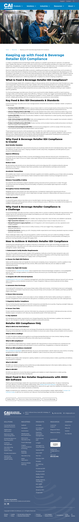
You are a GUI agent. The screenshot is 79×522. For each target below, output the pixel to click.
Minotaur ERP (40, 458)
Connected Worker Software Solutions (9, 426)
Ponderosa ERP (40, 468)
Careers (67, 431)
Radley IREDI (40, 477)
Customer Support (53, 426)
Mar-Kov (38, 455)
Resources (58, 6)
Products (17, 6)
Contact (68, 1)
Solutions (30, 6)
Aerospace (24, 428)
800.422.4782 (58, 413)
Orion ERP (39, 453)
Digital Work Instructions (7, 430)
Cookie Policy (13, 515)
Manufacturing (25, 455)
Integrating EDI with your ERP (15, 279)
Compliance (60, 515)
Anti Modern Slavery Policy (49, 515)
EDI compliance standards (13, 350)
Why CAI (67, 428)
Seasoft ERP (39, 487)
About (70, 6)
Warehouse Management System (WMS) (8, 457)
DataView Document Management (40, 434)
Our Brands (68, 433)
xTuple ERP (39, 492)
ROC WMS (39, 484)
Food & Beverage (26, 442)
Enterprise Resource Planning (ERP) (10, 439)
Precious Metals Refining (26, 463)
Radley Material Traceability (40, 480)
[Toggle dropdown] (22, 6)
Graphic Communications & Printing (26, 447)
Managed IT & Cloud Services (40, 446)
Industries (44, 6)
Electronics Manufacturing (25, 438)
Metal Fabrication (24, 459)
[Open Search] (74, 1)
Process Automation (10, 453)
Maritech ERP (40, 450)
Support (62, 1)
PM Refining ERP (39, 464)
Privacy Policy (6, 515)
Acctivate (38, 425)
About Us (67, 425)
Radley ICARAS (40, 474)
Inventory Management (8, 443)
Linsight (38, 443)
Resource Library (55, 432)
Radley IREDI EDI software (48, 384)
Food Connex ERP (40, 439)
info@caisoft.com (70, 413)
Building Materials (24, 452)
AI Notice (73, 515)
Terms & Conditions (39, 515)
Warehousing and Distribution (26, 434)
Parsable (38, 461)
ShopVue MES (40, 490)
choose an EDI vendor (22, 270)
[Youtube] (8, 504)
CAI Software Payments (39, 428)
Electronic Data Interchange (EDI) (9, 434)
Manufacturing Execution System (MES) (8, 449)
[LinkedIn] (5, 504)
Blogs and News (55, 429)
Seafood (23, 425)
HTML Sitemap (67, 515)
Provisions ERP (40, 471)
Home (7, 49)
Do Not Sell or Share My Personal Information (24, 515)
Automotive (24, 431)
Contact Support (55, 444)
